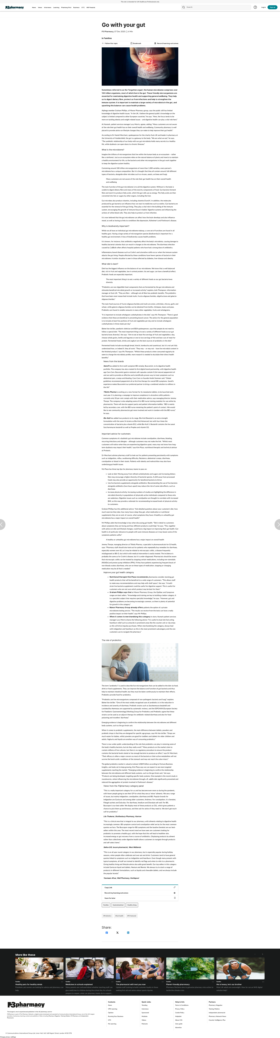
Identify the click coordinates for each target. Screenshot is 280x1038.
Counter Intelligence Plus (217, 1020)
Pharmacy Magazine (54, 1016)
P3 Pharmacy (74, 1016)
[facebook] (107, 932)
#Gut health (119, 916)
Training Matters (65, 1016)
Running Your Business (115, 1016)
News (110, 1005)
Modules (144, 1016)
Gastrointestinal (118, 905)
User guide (178, 1024)
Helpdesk (178, 1016)
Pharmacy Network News (217, 1016)
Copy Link (108, 887)
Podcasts (145, 1024)
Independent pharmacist (217, 1012)
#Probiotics (107, 916)
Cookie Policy (179, 1012)
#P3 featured (131, 916)
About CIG (178, 1020)
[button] (262, 954)
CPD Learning (112, 1009)
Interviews (145, 1009)
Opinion (110, 1012)
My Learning (112, 1024)
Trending (144, 1005)
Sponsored (145, 1012)
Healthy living (131, 905)
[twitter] (117, 932)
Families (106, 905)
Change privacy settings (8, 1037)
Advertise (178, 1027)
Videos (144, 1020)
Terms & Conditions (181, 1005)
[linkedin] (128, 932)
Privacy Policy (179, 1009)
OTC (109, 1020)
